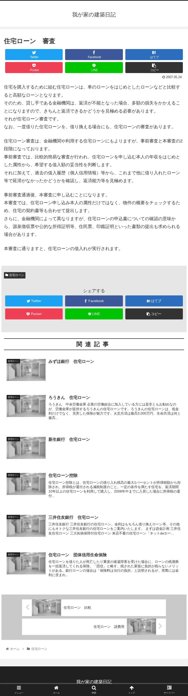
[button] (173, 506)
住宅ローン (16, 275)
